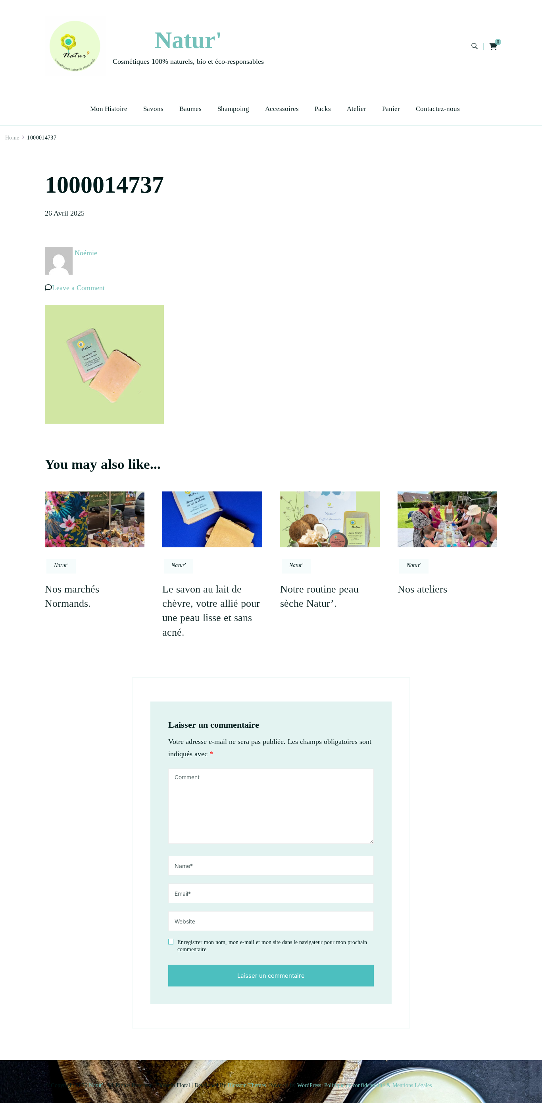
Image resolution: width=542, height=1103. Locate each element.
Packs (323, 108)
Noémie (86, 253)
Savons (153, 108)
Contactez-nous (438, 108)
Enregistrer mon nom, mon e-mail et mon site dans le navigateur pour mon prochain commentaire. (272, 945)
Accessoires (282, 108)
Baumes (190, 108)
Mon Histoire (108, 108)
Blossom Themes (247, 1085)
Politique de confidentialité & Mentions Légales (378, 1085)
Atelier (356, 108)
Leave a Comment (78, 288)
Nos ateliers (422, 589)
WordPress (309, 1085)
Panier (391, 108)
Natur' (188, 40)
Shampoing (233, 108)
